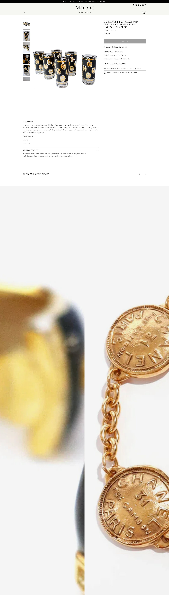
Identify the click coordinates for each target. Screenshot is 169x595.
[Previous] (58, 1)
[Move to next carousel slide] (144, 174)
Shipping (107, 47)
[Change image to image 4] (26, 59)
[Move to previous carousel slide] (140, 174)
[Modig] (84, 7)
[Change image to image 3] (26, 47)
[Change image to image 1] (26, 24)
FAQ (126, 73)
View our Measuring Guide (132, 68)
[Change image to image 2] (26, 36)
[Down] (26, 82)
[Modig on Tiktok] (141, 5)
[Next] (111, 1)
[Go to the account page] (141, 12)
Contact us (133, 73)
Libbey (106, 30)
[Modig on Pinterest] (138, 5)
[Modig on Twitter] (143, 5)
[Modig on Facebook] (134, 5)
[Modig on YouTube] (145, 5)
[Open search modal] (24, 12)
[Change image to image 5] (26, 70)
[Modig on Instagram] (136, 5)
